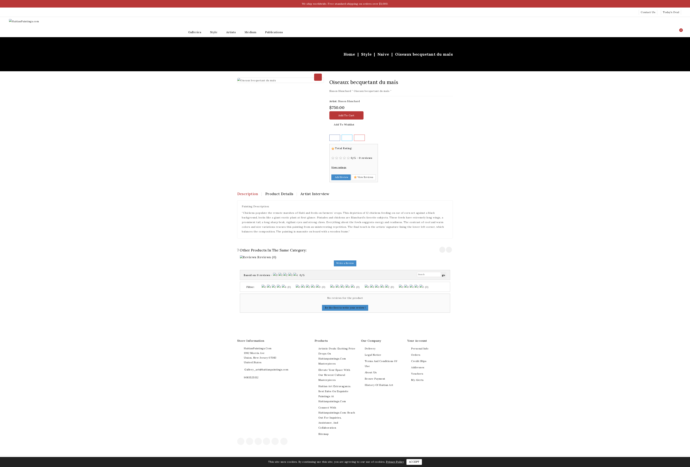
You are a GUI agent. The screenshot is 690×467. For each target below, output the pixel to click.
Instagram (284, 442)
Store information (250, 340)
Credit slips (418, 361)
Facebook (241, 442)
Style (214, 32)
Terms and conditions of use (381, 363)
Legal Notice (373, 354)
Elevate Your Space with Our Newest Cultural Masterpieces (334, 375)
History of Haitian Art (379, 385)
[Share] (335, 138)
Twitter (250, 442)
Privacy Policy (395, 461)
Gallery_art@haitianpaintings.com (266, 369)
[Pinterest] (359, 138)
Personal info (420, 348)
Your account (417, 340)
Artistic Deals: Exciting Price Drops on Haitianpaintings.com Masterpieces (336, 356)
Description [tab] (247, 194)
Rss (258, 442)
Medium (250, 32)
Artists (231, 32)
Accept (414, 461)
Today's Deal (671, 12)
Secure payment (375, 378)
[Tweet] (347, 138)
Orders (415, 354)
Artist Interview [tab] (314, 194)
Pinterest (276, 442)
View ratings (338, 167)
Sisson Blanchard (349, 101)
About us (371, 372)
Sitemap (323, 434)
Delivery (370, 348)
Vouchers (417, 373)
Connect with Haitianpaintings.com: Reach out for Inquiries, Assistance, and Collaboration (336, 417)
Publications (274, 32)
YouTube (267, 442)
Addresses (417, 367)
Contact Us (648, 12)
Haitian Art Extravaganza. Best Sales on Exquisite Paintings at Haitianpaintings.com (334, 394)
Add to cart (346, 115)
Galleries (194, 32)
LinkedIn (289, 442)
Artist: (333, 101)
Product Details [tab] (279, 194)
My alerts (417, 380)
